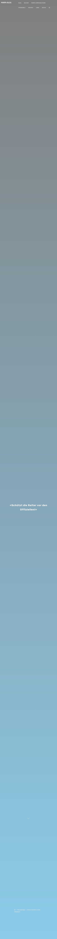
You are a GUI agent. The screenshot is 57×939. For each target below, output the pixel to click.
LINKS (37, 7)
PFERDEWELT (21, 7)
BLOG (19, 3)
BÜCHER (26, 3)
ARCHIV (44, 7)
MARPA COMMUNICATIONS (38, 3)
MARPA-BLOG (6, 2)
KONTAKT (30, 7)
